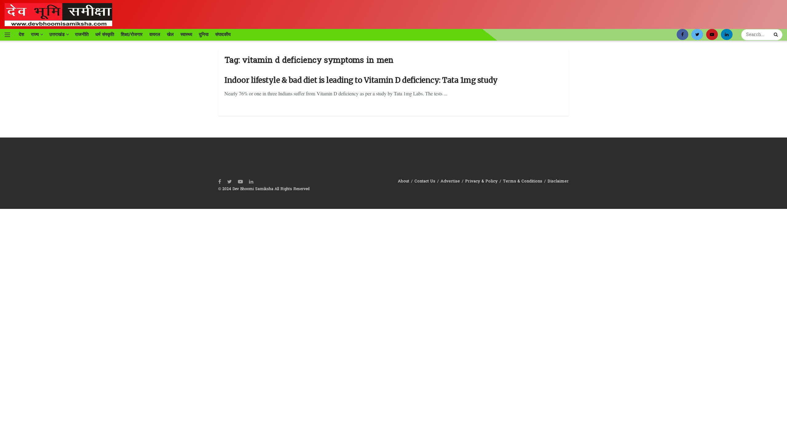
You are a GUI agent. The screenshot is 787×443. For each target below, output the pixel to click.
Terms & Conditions (522, 181)
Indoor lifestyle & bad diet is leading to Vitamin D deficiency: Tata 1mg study (361, 80)
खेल (170, 34)
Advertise (450, 181)
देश (21, 34)
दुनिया (203, 34)
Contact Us (424, 181)
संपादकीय (223, 34)
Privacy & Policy (481, 181)
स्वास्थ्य (186, 34)
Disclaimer (558, 181)
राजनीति (82, 34)
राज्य (35, 34)
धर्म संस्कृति (104, 34)
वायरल (154, 34)
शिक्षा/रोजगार (132, 34)
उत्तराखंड (57, 34)
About (403, 181)
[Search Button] (776, 34)
